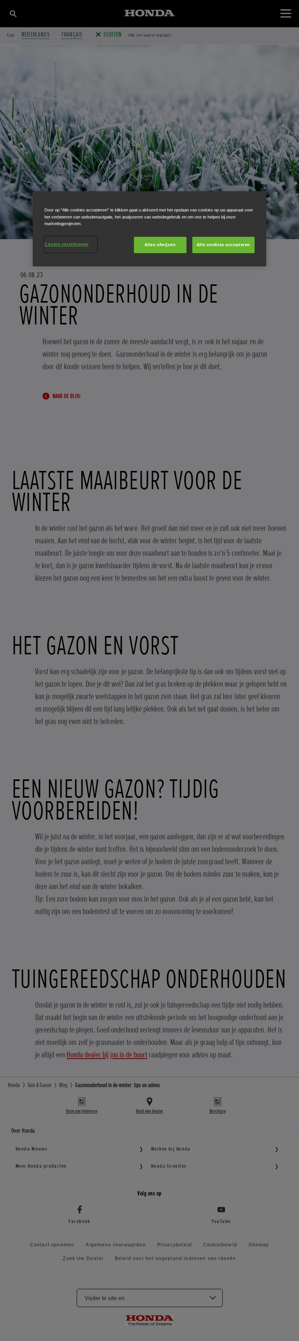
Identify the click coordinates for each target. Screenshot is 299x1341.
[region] (149, 228)
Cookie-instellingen (66, 244)
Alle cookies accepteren (223, 244)
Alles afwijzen (160, 244)
